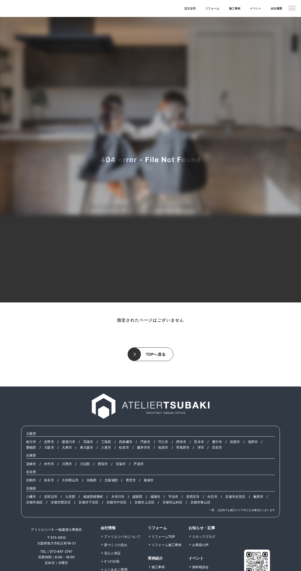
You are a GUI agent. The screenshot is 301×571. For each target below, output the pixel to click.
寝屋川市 (68, 442)
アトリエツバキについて (122, 537)
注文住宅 (190, 8)
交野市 (49, 442)
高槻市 (88, 442)
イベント (255, 8)
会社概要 (276, 8)
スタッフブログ (203, 537)
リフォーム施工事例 (166, 545)
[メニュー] (292, 8)
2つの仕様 (112, 561)
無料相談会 (200, 567)
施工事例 (235, 8)
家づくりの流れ (115, 545)
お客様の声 (200, 545)
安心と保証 (112, 553)
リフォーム (212, 8)
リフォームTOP (163, 537)
